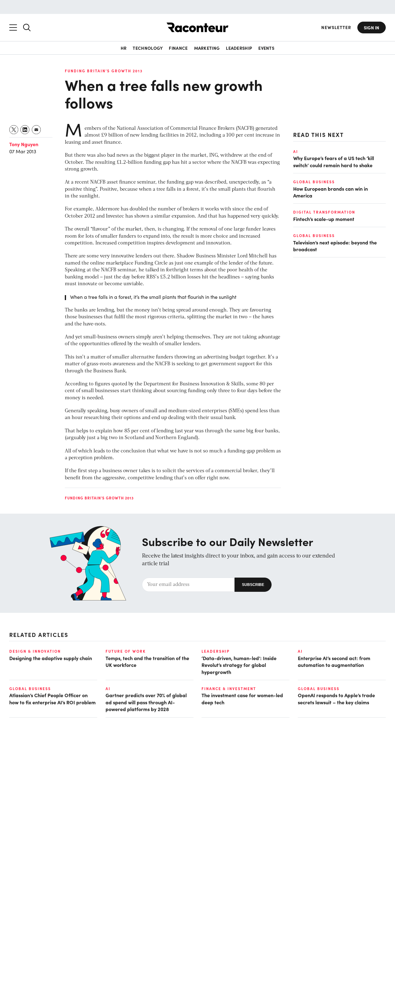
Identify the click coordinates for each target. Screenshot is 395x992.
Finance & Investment (229, 688)
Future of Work (126, 651)
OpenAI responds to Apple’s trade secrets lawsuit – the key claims (336, 698)
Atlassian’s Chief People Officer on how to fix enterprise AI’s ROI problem (52, 698)
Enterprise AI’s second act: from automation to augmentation (334, 661)
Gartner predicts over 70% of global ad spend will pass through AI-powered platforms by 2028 (146, 702)
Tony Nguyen (23, 144)
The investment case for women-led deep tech (242, 698)
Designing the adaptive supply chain (50, 658)
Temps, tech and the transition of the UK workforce (147, 661)
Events (266, 48)
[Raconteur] (197, 27)
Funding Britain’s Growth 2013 (104, 70)
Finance (178, 48)
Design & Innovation (35, 651)
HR (124, 48)
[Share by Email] (36, 129)
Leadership (239, 48)
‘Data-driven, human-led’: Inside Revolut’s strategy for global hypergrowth (239, 665)
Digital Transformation (324, 212)
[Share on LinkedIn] (25, 129)
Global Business (314, 181)
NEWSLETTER (336, 27)
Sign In (371, 27)
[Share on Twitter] (14, 129)
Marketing (207, 48)
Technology (148, 48)
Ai (295, 151)
